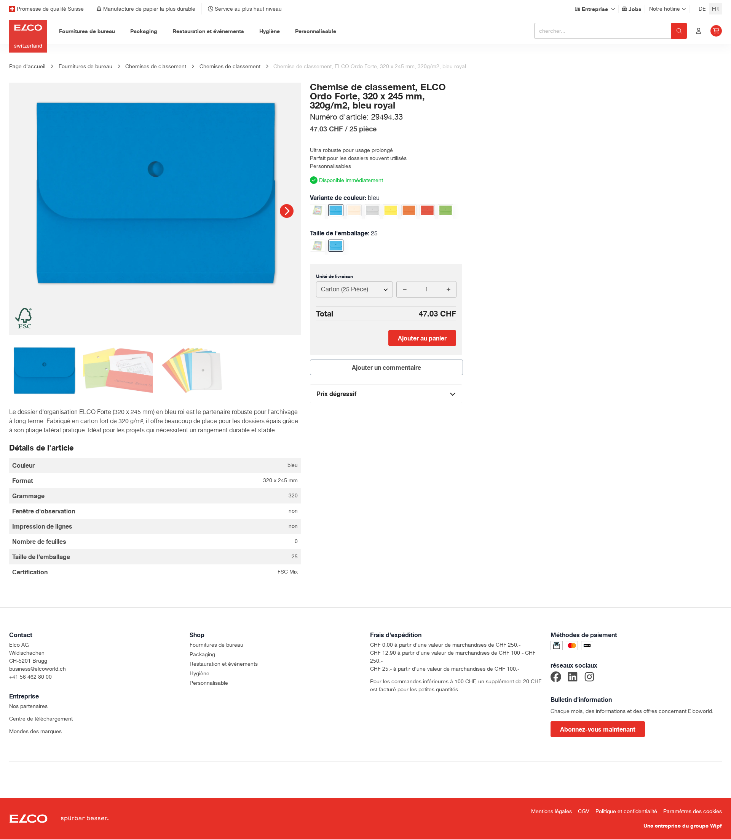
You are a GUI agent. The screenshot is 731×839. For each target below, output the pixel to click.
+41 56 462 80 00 (30, 677)
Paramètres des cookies (692, 811)
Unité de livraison (334, 276)
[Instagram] (589, 677)
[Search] (679, 30)
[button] (286, 211)
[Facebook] (556, 677)
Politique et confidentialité (626, 811)
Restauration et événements (224, 664)
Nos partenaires (28, 706)
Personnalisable (209, 683)
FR (715, 9)
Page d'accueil (27, 66)
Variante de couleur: (345, 197)
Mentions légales (551, 811)
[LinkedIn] (572, 677)
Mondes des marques (35, 731)
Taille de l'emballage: (344, 233)
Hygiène (199, 673)
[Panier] (716, 31)
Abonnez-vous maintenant (597, 729)
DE (702, 9)
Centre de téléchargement (41, 719)
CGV (583, 811)
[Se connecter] (698, 31)
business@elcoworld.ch (37, 669)
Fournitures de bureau (216, 645)
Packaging (202, 654)
